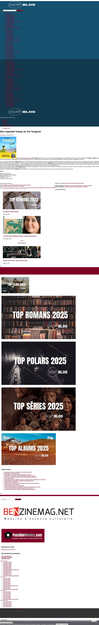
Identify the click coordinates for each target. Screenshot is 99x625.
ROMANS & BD (6, 124)
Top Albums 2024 (10, 14)
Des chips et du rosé (6, 557)
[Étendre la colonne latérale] (0, 493)
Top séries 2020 (10, 48)
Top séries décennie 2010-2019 (13, 51)
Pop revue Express (6, 556)
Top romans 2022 (10, 56)
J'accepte (94, 621)
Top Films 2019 (9, 36)
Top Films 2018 (9, 38)
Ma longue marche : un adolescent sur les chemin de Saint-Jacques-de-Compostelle (25, 479)
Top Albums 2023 (10, 15)
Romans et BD (6, 128)
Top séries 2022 (10, 46)
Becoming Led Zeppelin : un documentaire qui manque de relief (20, 489)
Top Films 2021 (9, 34)
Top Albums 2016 (10, 25)
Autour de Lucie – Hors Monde (11, 484)
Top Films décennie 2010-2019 (13, 37)
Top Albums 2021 (10, 17)
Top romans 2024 (10, 53)
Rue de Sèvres (80, 183)
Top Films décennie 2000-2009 (13, 41)
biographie (63, 183)
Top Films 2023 (9, 31)
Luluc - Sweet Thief (9, 478)
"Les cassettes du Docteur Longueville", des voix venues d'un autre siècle (22, 487)
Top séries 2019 (10, 50)
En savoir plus (9, 622)
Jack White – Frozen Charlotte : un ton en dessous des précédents (20, 477)
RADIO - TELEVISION (8, 126)
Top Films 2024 (9, 30)
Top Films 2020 (9, 35)
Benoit (3, 135)
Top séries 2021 (10, 47)
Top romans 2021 (10, 57)
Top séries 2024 (10, 43)
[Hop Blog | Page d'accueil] (18, 8)
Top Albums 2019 (10, 20)
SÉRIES (4, 123)
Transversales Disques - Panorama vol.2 (14, 485)
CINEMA (5, 122)
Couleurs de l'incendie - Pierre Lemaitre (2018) (15, 260)
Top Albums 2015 (10, 26)
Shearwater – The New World (11, 473)
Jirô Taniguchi (69, 183)
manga (75, 183)
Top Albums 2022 (10, 16)
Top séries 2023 (10, 45)
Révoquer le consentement (8, 549)
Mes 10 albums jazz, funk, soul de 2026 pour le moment (17, 474)
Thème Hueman (22, 608)
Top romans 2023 (10, 54)
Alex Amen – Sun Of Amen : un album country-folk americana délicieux (21, 483)
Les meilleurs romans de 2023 (11, 211)
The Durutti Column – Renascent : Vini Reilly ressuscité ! (18, 472)
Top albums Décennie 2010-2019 (14, 21)
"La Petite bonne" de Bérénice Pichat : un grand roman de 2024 (19, 236)
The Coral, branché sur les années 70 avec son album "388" (18, 488)
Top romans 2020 (10, 58)
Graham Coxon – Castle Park (11, 482)
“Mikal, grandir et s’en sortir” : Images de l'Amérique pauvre (18, 480)
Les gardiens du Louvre (25, 158)
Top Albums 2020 (10, 19)
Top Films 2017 (9, 40)
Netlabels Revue (5, 558)
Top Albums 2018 (10, 22)
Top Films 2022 (9, 32)
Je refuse (2, 622)
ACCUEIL (5, 119)
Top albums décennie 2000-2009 (14, 27)
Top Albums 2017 (10, 24)
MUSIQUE (5, 121)
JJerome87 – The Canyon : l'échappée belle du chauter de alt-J (19, 475)
